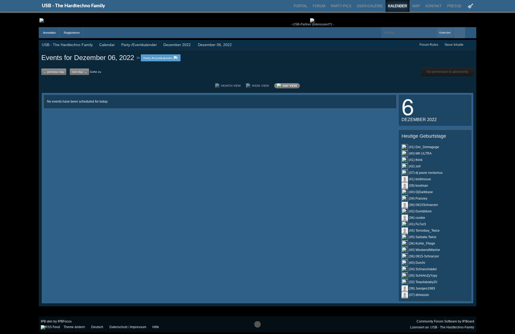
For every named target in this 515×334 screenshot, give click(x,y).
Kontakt (433, 6)
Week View (259, 85)
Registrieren (71, 32)
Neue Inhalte (454, 45)
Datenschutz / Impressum (127, 327)
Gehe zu (95, 71)
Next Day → (79, 71)
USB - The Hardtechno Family (73, 5)
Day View (289, 85)
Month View (230, 85)
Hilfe (155, 327)
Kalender (397, 6)
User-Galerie (370, 6)
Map (416, 6)
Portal (300, 6)
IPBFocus (65, 321)
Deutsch (97, 327)
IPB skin (47, 321)
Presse (454, 6)
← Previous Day (53, 71)
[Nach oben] (257, 324)
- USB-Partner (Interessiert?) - (312, 24)
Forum (319, 6)
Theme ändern (74, 327)
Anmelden (49, 32)
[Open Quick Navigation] (471, 45)
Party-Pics (341, 6)
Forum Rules (429, 45)
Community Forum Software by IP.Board (445, 321)
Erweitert (470, 32)
